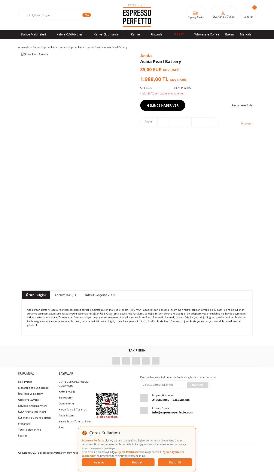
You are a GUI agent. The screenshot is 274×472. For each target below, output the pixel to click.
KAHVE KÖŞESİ (67, 391)
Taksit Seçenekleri (99, 295)
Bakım (229, 34)
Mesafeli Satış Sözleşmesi (33, 388)
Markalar (246, 34)
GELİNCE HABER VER (163, 105)
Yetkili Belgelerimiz (29, 429)
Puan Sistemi (66, 415)
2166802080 (160, 400)
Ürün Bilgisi (36, 295)
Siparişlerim (66, 397)
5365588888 (181, 400)
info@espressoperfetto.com (172, 412)
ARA (87, 14)
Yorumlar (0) (65, 295)
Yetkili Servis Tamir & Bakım (75, 421)
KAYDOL (197, 385)
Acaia (146, 56)
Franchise (24, 423)
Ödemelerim (66, 403)
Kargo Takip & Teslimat (72, 409)
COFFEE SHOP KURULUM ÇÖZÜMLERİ (74, 383)
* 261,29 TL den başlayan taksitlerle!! (162, 93)
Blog (61, 427)
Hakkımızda (25, 382)
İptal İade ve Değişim (30, 394)
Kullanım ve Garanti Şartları (34, 417)
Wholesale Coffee (206, 34)
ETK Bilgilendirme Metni (32, 405)
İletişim (22, 435)
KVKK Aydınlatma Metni (32, 411)
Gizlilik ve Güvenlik (29, 399)
